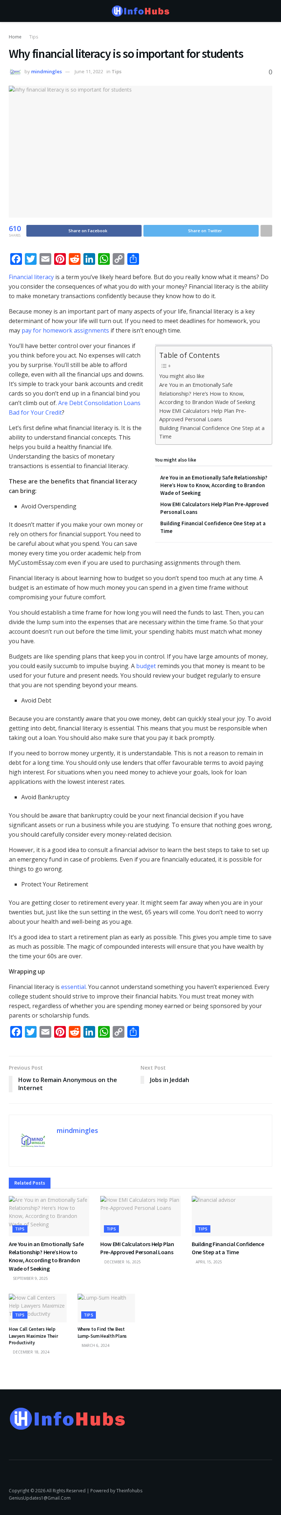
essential (73, 987)
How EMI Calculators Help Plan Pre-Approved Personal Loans (202, 415)
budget (146, 666)
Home (15, 37)
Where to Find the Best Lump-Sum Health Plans (102, 1332)
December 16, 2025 (122, 1261)
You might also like (182, 376)
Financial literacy (31, 277)
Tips (33, 37)
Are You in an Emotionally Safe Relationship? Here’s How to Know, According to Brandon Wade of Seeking (207, 393)
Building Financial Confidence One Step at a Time (212, 432)
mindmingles (46, 71)
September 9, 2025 (30, 1278)
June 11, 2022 (89, 71)
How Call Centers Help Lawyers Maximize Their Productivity (33, 1335)
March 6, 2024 (94, 1345)
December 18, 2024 (30, 1352)
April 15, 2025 (208, 1261)
